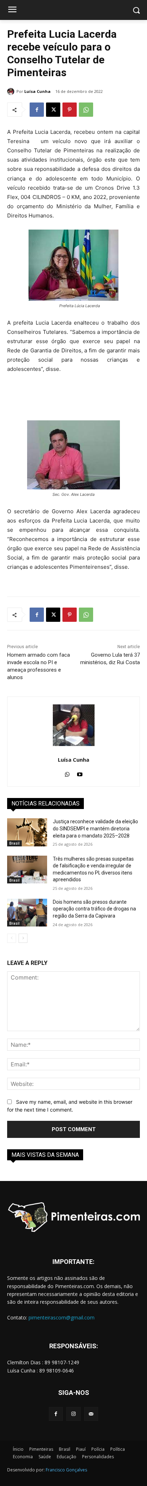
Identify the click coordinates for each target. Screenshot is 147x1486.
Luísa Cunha (37, 91)
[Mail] (91, 1414)
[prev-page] (11, 938)
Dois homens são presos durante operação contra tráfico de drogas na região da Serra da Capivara (94, 909)
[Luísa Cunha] (11, 91)
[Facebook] (37, 110)
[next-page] (23, 938)
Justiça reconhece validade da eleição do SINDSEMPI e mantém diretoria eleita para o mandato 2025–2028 (95, 828)
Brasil (14, 843)
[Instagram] (73, 1414)
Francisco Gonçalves (66, 1470)
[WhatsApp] (86, 110)
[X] (53, 110)
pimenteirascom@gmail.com (62, 1317)
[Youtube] (79, 772)
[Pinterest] (69, 110)
